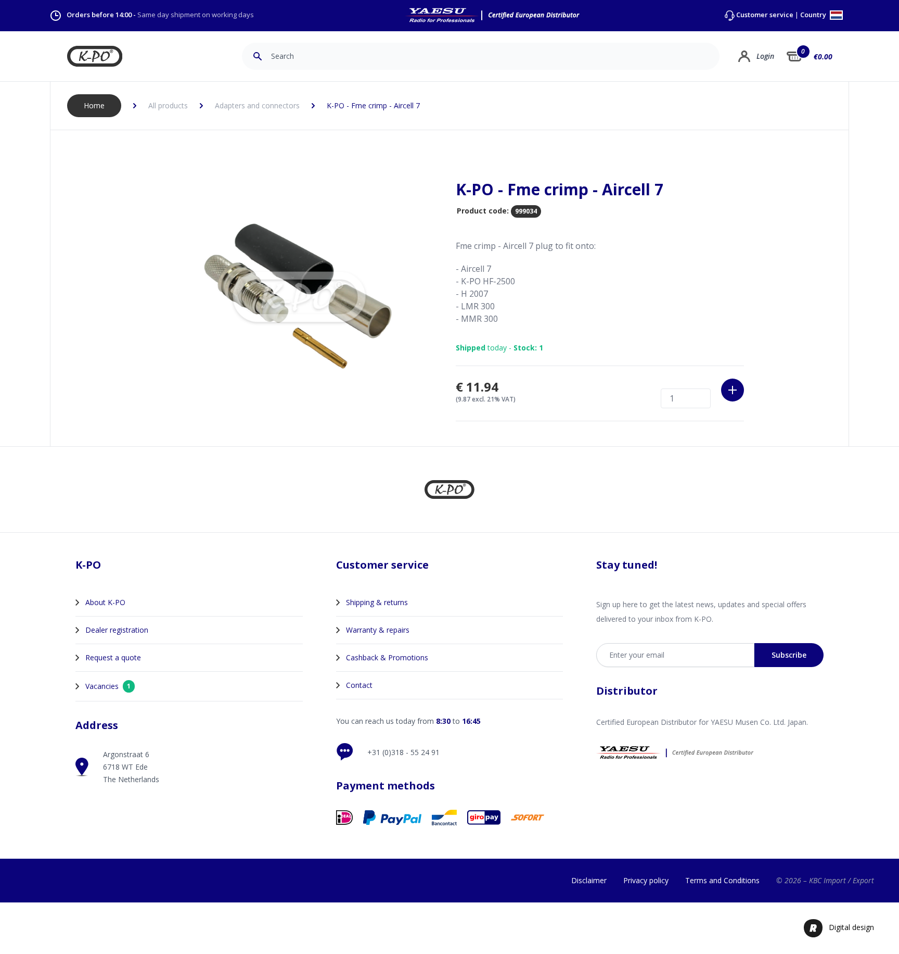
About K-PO (105, 602)
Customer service (764, 14)
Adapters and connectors (257, 105)
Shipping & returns (377, 602)
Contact (359, 685)
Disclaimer (589, 880)
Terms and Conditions (722, 880)
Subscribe (789, 655)
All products (168, 105)
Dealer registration (116, 630)
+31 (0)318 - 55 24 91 (403, 752)
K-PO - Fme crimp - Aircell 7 (373, 105)
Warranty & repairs (377, 630)
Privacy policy (646, 880)
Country (814, 15)
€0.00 (823, 56)
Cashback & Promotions (387, 657)
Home (94, 105)
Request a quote (113, 657)
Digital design (851, 927)
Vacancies (108, 686)
